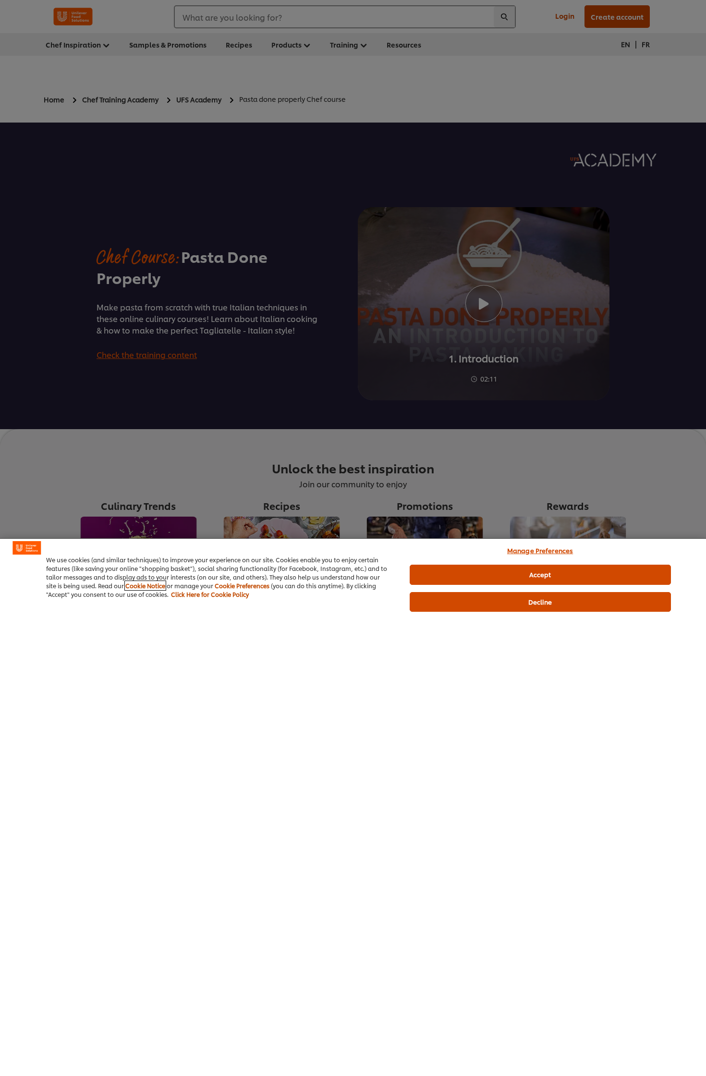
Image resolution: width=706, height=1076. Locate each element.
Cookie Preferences (242, 585)
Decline (540, 601)
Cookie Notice (145, 585)
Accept (540, 574)
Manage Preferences (540, 550)
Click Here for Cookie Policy (210, 594)
